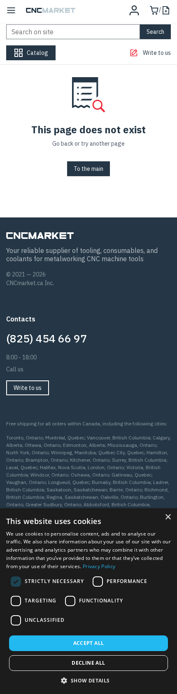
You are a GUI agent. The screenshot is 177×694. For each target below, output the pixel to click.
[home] (50, 10)
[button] (88, 680)
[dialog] (88, 601)
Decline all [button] (88, 662)
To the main (88, 168)
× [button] (168, 517)
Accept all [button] (88, 643)
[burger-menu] (11, 10)
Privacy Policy (99, 566)
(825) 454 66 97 (46, 338)
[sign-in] (134, 10)
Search (155, 31)
